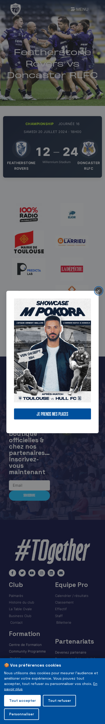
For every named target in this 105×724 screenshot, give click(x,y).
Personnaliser (21, 714)
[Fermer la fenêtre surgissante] (98, 290)
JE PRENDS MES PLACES (52, 414)
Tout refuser (59, 700)
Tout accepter (22, 700)
